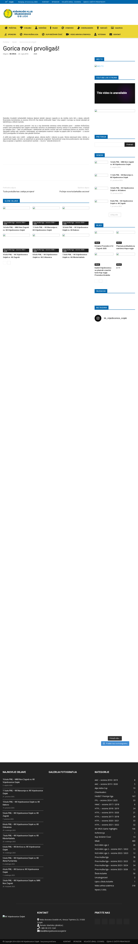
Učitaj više (114, 215)
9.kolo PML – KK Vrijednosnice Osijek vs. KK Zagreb (21, 814)
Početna (6, 42)
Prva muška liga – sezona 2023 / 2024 (111, 865)
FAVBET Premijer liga (104, 796)
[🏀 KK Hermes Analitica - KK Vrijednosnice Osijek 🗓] (114, 714)
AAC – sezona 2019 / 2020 (106, 784)
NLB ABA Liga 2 (102, 845)
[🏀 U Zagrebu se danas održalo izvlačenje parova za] (128, 486)
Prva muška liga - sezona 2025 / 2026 (15, 223)
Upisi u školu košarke (104, 881)
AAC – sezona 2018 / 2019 (106, 780)
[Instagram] (120, 2)
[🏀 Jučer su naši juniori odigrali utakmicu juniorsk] (101, 377)
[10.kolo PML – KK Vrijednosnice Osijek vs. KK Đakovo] (75, 216)
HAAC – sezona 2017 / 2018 (107, 804)
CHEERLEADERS (87, 28)
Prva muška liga (101, 857)
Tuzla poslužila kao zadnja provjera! (18, 191)
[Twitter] (129, 2)
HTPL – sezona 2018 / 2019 (107, 808)
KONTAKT (45, 2)
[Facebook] (115, 2)
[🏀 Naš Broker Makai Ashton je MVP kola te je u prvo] (101, 589)
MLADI (55, 28)
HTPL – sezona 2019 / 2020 (107, 812)
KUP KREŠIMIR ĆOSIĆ (54, 35)
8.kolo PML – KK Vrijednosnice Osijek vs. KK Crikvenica (21, 825)
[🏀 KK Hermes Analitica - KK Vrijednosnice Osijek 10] (101, 709)
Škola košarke (101, 873)
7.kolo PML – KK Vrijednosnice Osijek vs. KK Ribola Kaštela (21, 837)
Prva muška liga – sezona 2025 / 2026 (111, 869)
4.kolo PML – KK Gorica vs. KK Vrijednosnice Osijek (21, 870)
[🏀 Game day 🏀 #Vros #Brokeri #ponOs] (128, 330)
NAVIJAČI (103, 28)
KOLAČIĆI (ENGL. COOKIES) (71, 2)
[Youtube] (133, 2)
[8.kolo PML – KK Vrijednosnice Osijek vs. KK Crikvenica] (46, 243)
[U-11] (125, 259)
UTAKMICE (69, 28)
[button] (132, 28)
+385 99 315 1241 (48, 928)
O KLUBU (27, 28)
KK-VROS (13, 54)
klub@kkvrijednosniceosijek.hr (53, 931)
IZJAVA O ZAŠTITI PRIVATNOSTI (94, 2)
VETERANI (102, 35)
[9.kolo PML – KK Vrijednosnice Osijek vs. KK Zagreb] (16, 243)
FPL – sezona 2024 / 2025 (106, 800)
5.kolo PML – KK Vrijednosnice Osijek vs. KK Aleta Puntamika (21, 859)
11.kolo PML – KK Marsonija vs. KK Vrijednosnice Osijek (23, 792)
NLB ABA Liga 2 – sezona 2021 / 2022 (111, 849)
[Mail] (124, 2)
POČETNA (12, 28)
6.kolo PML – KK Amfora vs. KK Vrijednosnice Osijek (21, 848)
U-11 (118, 268)
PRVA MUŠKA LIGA (31, 35)
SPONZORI (55, 2)
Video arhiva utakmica (104, 885)
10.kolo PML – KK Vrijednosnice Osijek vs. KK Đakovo (21, 803)
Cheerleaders (100, 792)
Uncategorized (101, 877)
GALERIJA (119, 28)
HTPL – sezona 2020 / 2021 (107, 820)
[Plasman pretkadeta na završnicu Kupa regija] (125, 237)
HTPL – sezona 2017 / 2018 (107, 816)
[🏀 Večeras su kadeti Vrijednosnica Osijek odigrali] (128, 618)
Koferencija (100, 833)
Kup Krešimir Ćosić (103, 837)
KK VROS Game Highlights (106, 828)
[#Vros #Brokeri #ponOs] (114, 435)
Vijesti (14, 42)
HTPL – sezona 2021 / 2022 (107, 824)
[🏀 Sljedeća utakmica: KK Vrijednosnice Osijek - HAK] (101, 451)
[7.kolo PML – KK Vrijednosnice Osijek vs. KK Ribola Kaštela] (75, 243)
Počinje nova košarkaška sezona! (74, 191)
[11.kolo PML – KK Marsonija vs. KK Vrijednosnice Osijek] (46, 216)
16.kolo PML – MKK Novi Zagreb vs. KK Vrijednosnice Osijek (19, 780)
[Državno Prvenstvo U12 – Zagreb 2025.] (104, 237)
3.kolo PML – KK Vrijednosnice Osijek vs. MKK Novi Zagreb (21, 881)
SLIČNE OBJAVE (11, 201)
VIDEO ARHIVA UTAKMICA (80, 35)
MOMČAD (42, 28)
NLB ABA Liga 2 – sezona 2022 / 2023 (111, 853)
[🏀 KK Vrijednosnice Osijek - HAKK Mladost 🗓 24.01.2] (114, 343)
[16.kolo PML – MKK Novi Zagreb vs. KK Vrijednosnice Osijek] (16, 216)
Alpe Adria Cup (101, 788)
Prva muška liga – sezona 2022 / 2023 (111, 861)
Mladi (97, 243)
